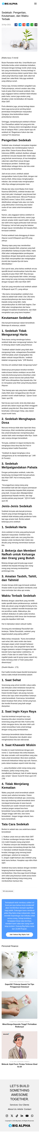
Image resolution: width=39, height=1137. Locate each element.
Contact (27, 1109)
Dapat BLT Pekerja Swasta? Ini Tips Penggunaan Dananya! (19, 985)
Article (20, 1109)
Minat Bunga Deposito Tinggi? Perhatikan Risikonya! (19, 1025)
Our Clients (24, 1105)
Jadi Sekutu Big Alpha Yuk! (19, 934)
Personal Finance (23, 981)
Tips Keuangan (8, 891)
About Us (12, 1109)
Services (14, 1105)
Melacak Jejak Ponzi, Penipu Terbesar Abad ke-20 (19, 1065)
